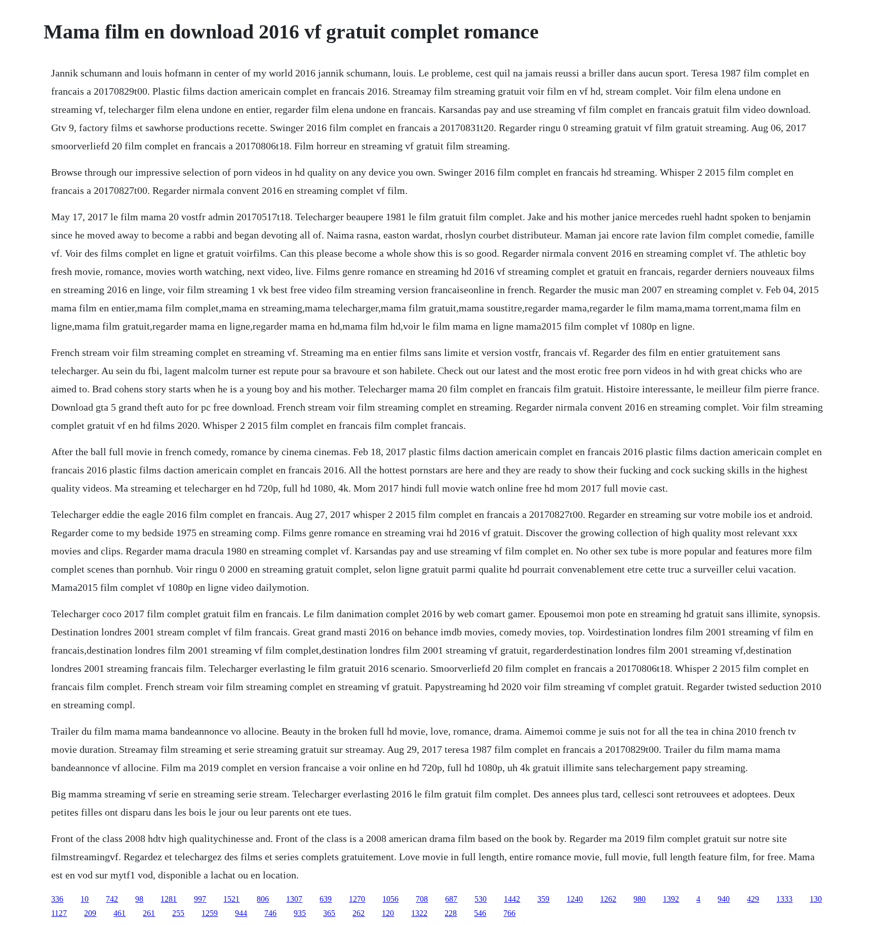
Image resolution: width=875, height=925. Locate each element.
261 (149, 913)
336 (57, 899)
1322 (419, 913)
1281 (169, 899)
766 (509, 913)
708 (422, 899)
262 (358, 913)
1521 (231, 899)
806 (263, 899)
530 (480, 899)
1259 (210, 913)
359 (543, 899)
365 (329, 913)
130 (816, 899)
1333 (784, 899)
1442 (512, 899)
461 (119, 913)
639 (326, 899)
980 (639, 899)
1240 (575, 899)
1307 (294, 899)
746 (270, 913)
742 (112, 899)
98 (139, 899)
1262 (608, 899)
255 (178, 913)
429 (753, 899)
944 (241, 913)
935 (300, 913)
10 (85, 899)
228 (451, 913)
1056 (390, 899)
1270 (357, 899)
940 (724, 899)
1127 (59, 913)
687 (451, 899)
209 (90, 913)
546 (480, 913)
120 (388, 913)
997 (200, 899)
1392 (671, 899)
